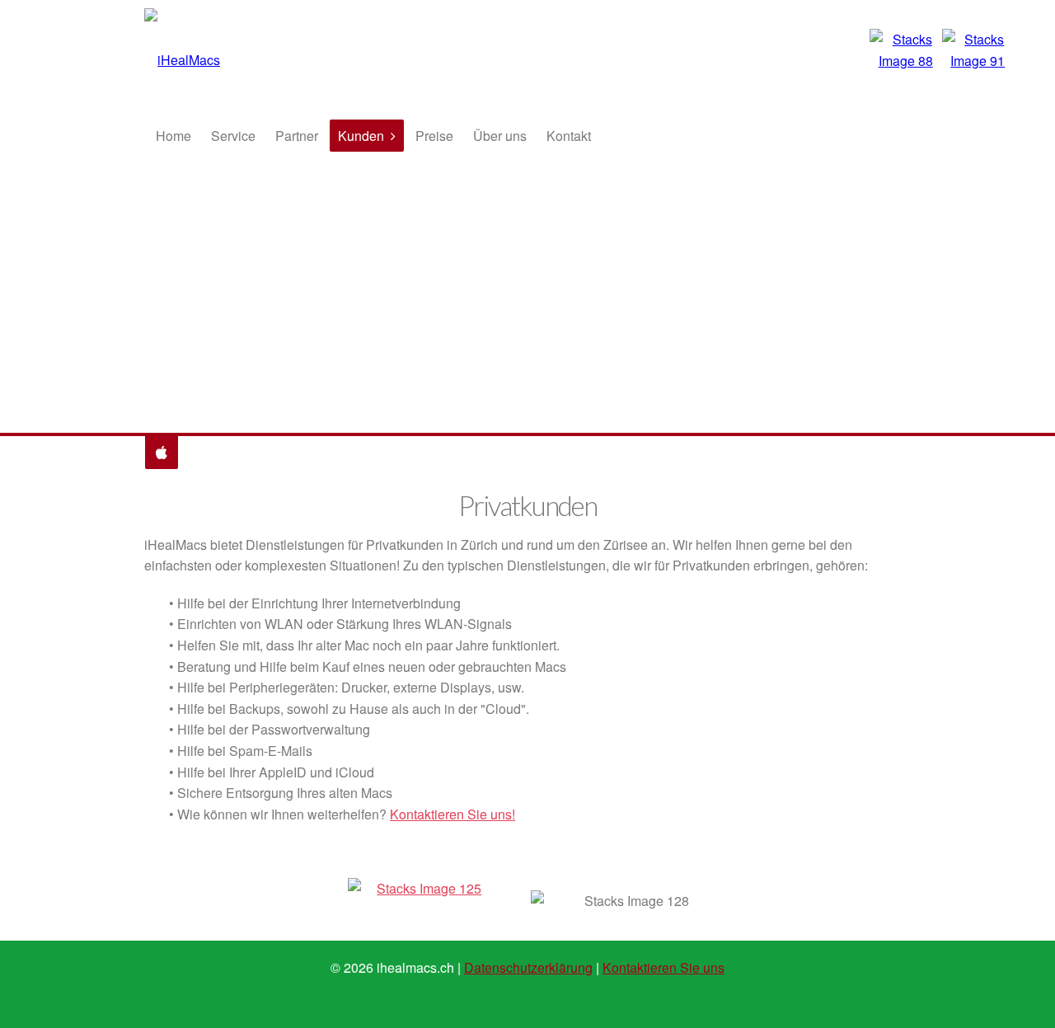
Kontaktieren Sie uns (663, 967)
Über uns (500, 135)
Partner (296, 135)
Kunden (361, 135)
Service (233, 135)
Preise (434, 135)
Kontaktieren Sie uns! (452, 814)
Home (173, 135)
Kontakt (568, 135)
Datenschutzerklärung (528, 967)
